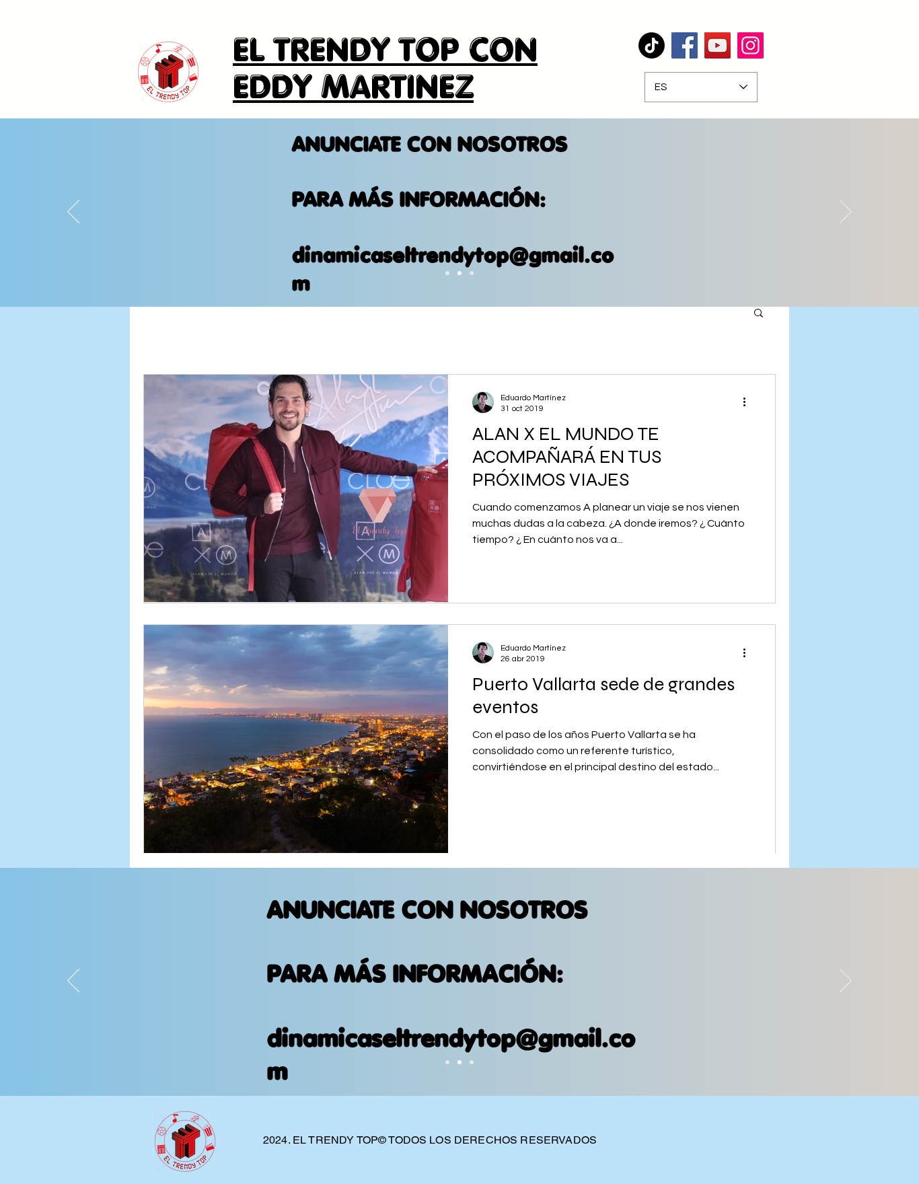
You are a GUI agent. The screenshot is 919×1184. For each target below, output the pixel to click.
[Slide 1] (447, 1062)
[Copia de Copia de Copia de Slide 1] (459, 273)
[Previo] (73, 212)
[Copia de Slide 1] (459, 1062)
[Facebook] (684, 45)
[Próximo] (846, 212)
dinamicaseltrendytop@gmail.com (453, 268)
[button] (758, 314)
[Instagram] (750, 45)
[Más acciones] (749, 402)
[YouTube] (717, 45)
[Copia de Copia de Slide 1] (447, 273)
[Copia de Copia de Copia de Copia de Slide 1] (472, 273)
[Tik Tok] (651, 45)
